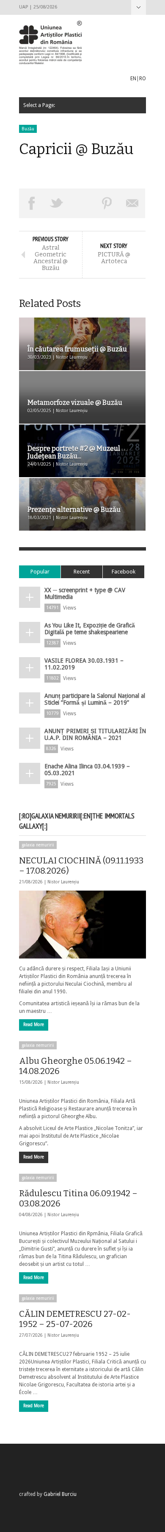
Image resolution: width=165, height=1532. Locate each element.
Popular (40, 571)
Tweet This (57, 203)
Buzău (28, 128)
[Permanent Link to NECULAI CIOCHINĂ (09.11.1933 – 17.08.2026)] (82, 925)
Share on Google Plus (82, 203)
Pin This (107, 203)
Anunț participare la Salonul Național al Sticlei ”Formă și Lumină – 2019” (94, 699)
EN (133, 79)
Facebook (123, 571)
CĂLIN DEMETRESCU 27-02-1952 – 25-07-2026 (75, 1319)
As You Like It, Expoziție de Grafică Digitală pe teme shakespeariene (89, 628)
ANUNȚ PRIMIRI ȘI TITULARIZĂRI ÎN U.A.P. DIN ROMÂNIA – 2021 (95, 734)
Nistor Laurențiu (63, 882)
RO (142, 79)
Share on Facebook (31, 203)
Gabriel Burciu (60, 1494)
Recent (82, 571)
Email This (132, 203)
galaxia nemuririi (38, 845)
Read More (33, 1024)
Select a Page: (138, 7)
